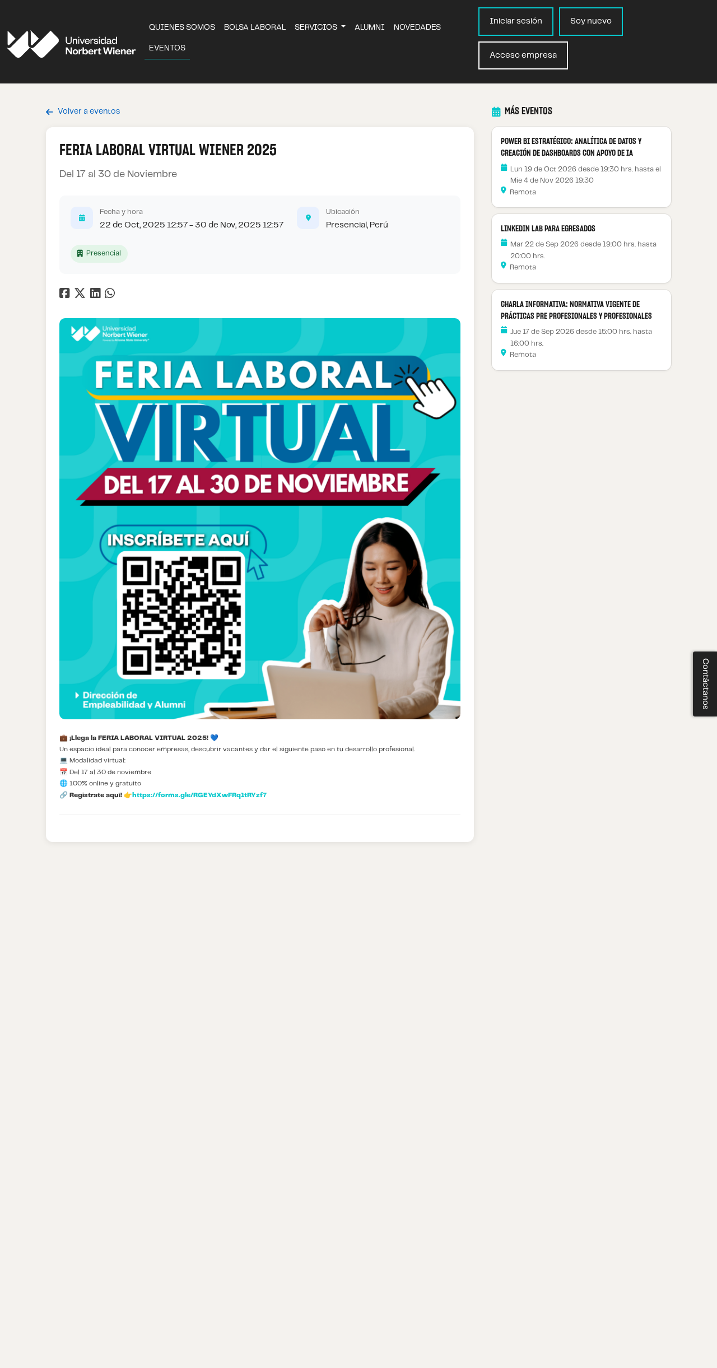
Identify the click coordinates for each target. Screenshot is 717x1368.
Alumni (370, 27)
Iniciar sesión (516, 21)
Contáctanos (705, 684)
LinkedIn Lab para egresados (548, 229)
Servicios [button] (317, 27)
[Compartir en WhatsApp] (111, 295)
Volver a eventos (89, 111)
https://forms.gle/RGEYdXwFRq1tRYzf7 (199, 795)
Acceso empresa (523, 55)
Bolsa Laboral (255, 27)
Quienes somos (182, 27)
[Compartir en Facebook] (65, 295)
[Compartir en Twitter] (81, 295)
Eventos (167, 48)
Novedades (417, 27)
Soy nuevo (591, 21)
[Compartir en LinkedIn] (97, 295)
